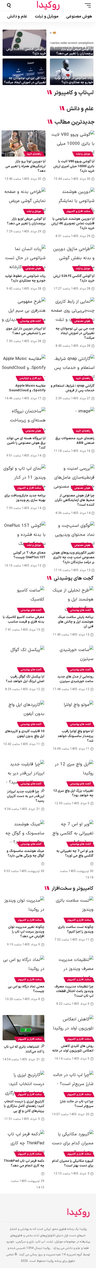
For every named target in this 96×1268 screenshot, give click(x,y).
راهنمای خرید (34, 154)
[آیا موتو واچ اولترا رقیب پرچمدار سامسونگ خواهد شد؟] (73, 713)
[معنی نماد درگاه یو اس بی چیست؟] (23, 968)
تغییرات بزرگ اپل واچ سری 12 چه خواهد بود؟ (73, 793)
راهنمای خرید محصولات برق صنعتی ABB (74, 441)
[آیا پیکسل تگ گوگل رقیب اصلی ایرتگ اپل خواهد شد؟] (23, 658)
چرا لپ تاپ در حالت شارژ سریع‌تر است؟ (76, 1104)
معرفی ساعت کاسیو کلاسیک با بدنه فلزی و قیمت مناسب (23, 619)
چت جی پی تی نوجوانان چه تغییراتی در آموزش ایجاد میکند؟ (25, 80)
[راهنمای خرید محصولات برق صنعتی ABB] (73, 420)
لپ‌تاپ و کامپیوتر (73, 93)
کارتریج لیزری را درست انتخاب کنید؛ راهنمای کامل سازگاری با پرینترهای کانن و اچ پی (24, 1106)
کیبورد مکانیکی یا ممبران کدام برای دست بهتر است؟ (72, 1163)
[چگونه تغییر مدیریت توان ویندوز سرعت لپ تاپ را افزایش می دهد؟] (23, 909)
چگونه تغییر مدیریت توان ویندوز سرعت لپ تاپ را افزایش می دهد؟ (26, 932)
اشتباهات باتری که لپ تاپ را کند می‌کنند (24, 1049)
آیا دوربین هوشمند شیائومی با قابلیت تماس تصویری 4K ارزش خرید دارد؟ (72, 223)
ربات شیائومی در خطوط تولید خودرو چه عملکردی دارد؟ (73, 80)
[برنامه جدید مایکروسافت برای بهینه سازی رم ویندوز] (24, 477)
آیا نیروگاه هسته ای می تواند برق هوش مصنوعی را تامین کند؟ (26, 443)
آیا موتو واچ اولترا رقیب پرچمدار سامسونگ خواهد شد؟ (75, 736)
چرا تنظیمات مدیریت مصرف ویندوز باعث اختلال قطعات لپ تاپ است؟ (74, 991)
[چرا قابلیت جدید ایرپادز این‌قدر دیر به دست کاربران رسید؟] (23, 772)
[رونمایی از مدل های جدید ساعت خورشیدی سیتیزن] (73, 658)
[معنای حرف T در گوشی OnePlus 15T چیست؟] (24, 534)
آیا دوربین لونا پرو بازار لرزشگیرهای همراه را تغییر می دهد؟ (25, 166)
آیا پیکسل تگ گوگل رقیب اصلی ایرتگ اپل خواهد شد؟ (25, 679)
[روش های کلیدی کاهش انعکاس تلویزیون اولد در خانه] (73, 1027)
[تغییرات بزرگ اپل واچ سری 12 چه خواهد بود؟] (73, 772)
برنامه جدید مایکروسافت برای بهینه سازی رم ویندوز (25, 498)
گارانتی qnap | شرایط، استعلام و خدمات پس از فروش (72, 388)
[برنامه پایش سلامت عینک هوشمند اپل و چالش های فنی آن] (73, 598)
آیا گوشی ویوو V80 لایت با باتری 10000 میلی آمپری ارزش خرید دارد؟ (73, 166)
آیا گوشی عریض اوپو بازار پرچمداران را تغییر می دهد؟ (74, 51)
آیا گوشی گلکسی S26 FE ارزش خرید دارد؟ (26, 51)
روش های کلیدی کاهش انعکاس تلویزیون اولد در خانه (72, 1048)
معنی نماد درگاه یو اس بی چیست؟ (26, 989)
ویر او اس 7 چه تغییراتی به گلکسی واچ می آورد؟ (74, 853)
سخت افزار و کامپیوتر (78, 211)
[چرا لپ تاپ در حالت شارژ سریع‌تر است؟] (73, 1083)
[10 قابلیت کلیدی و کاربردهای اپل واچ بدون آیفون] (23, 713)
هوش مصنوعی (33, 268)
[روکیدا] (48, 5)
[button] (86, 5)
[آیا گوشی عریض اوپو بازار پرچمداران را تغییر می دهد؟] (72, 43)
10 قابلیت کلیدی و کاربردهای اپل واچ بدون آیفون (24, 734)
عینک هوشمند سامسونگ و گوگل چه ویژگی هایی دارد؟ (25, 853)
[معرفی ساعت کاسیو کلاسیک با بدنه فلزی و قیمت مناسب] (23, 598)
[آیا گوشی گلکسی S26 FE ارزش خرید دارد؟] (24, 43)
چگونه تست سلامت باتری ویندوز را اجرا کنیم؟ (75, 929)
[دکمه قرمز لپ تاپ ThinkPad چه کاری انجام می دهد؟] (23, 1142)
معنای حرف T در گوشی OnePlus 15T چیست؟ (29, 555)
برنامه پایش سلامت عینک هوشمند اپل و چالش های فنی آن (75, 622)
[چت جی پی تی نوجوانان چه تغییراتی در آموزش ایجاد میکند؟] (24, 71)
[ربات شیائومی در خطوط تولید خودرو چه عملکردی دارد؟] (72, 71)
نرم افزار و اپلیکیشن (30, 378)
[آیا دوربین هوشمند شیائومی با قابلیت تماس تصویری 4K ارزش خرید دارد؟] (73, 201)
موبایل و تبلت (83, 154)
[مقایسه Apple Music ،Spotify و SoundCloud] (24, 367)
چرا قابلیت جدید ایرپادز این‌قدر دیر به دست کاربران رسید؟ (25, 796)
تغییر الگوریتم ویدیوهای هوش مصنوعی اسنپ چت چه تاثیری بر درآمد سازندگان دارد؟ (73, 557)
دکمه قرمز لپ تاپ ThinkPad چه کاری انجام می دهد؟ (24, 1163)
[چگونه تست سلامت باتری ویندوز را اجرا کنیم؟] (73, 909)
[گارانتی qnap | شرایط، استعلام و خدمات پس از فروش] (73, 367)
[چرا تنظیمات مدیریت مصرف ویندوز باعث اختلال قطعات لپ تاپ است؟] (73, 968)
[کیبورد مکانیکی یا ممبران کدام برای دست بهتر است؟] (73, 1142)
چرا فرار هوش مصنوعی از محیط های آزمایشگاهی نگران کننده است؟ (74, 500)
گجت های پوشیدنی (30, 321)
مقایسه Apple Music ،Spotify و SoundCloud (27, 388)
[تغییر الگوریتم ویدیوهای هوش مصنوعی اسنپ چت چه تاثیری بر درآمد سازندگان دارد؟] (73, 534)
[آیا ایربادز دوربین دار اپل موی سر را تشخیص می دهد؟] (24, 310)
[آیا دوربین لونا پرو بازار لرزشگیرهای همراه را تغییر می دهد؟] (24, 143)
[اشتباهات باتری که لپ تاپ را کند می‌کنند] (23, 1027)
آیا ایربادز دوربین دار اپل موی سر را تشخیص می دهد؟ (26, 331)
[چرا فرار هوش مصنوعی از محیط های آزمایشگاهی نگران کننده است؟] (73, 477)
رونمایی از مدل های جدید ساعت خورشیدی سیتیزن (75, 679)
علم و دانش (80, 109)
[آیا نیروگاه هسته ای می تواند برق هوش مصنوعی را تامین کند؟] (24, 420)
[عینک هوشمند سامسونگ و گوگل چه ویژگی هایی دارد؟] (23, 832)
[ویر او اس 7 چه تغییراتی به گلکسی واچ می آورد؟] (73, 832)
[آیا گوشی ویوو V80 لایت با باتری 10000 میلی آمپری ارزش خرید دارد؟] (73, 143)
